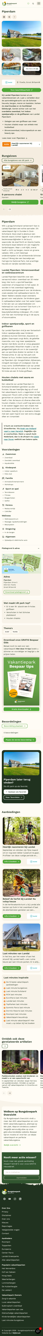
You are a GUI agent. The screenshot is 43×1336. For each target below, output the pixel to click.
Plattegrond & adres (11, 548)
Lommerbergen (9, 1283)
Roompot (6, 1242)
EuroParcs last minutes (16, 998)
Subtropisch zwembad (12, 1306)
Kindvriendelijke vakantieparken (16, 1317)
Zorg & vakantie (9, 1298)
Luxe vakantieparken (11, 1302)
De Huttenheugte (9, 1286)
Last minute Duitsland (16, 991)
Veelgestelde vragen (11, 1230)
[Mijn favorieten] (29, 3)
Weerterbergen (8, 1279)
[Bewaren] (14, 17)
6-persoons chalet (12, 194)
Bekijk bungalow (18, 202)
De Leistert (7, 1290)
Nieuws (5, 1222)
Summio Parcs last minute (18, 1007)
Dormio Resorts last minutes (19, 1011)
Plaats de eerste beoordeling (18, 740)
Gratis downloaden (20, 709)
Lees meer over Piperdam (13, 138)
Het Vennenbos (8, 1268)
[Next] (9, 209)
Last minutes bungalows (13, 1320)
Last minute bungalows (16, 988)
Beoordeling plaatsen (13, 726)
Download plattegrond (15, 592)
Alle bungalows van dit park (16, 160)
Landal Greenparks (10, 1256)
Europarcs (6, 1249)
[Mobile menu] (38, 3)
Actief (7, 632)
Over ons (6, 1219)
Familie (15, 632)
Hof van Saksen (8, 1272)
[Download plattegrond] (21, 564)
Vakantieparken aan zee (12, 1309)
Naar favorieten (13, 797)
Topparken (6, 1245)
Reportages (7, 1226)
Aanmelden (22, 1178)
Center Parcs (7, 1253)
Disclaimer (6, 1215)
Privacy (5, 1212)
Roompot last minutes (16, 1014)
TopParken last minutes (16, 1004)
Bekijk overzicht (11, 1145)
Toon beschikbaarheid (20, 90)
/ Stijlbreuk (16, 1333)
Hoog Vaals (7, 1276)
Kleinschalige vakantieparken (15, 1313)
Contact (5, 1233)
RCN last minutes (14, 994)
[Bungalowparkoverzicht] (9, 4)
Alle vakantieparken (10, 1260)
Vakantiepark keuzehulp (17, 1017)
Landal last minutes (15, 1001)
